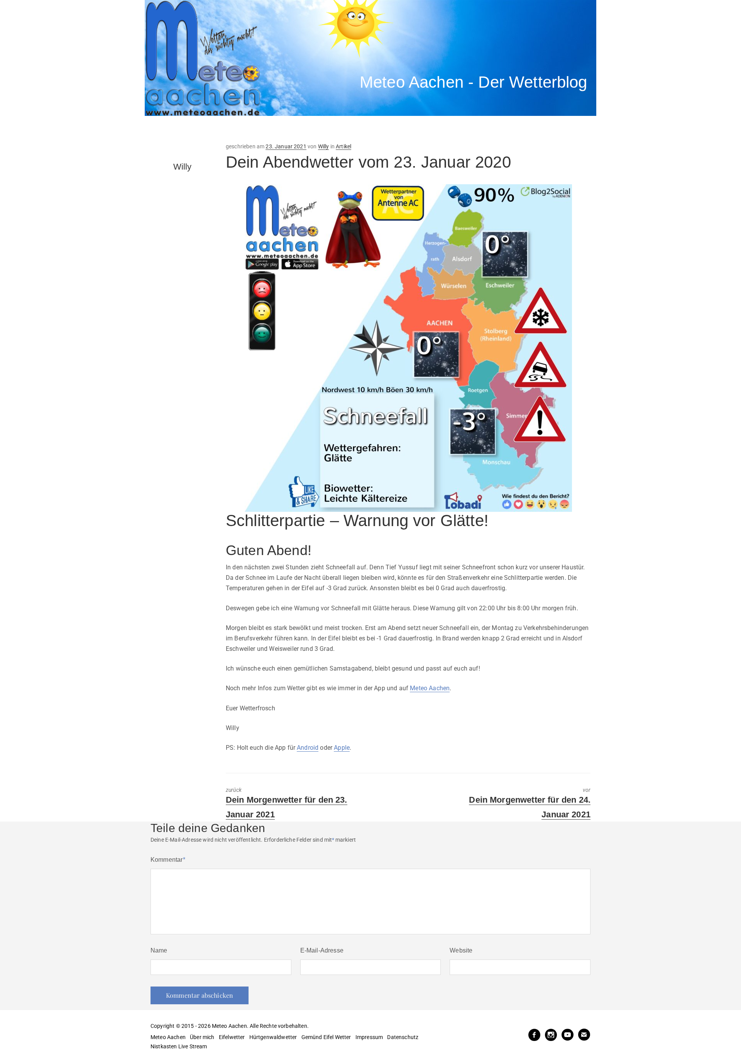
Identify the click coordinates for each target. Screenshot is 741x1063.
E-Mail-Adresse (321, 950)
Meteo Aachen (430, 688)
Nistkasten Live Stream (179, 1046)
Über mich (202, 1037)
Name (159, 950)
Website (461, 950)
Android (307, 747)
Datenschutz (402, 1037)
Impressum (369, 1037)
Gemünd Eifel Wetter (326, 1037)
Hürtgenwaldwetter (273, 1037)
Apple (342, 747)
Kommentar (168, 859)
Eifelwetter (232, 1037)
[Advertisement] (287, 129)
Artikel (343, 146)
